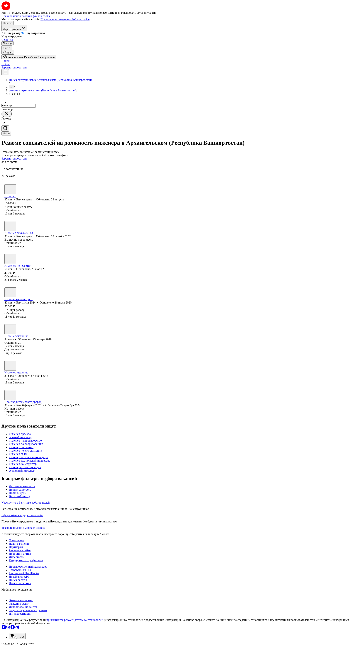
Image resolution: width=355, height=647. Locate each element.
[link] (7, 52)
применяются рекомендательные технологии (74, 619)
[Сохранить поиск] (5, 128)
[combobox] (18, 106)
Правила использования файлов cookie (64, 19)
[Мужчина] (10, 189)
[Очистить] (6, 114)
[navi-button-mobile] (5, 72)
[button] (5, 60)
